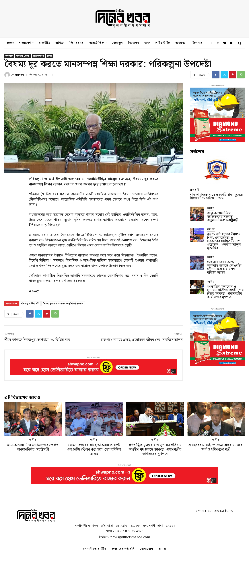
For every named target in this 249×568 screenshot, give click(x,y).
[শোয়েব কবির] (7, 75)
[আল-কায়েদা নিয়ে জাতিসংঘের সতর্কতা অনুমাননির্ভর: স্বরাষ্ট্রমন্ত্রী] (197, 214)
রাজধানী (194, 190)
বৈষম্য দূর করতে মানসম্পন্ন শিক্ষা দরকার (63, 304)
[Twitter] (224, 74)
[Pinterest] (232, 74)
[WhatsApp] (241, 74)
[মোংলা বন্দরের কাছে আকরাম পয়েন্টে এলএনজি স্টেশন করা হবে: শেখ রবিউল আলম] (197, 263)
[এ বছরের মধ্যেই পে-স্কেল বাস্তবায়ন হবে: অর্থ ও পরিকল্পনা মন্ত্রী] (216, 419)
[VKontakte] (224, 43)
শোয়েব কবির (19, 75)
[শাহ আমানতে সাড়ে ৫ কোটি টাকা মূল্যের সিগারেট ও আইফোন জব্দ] (217, 171)
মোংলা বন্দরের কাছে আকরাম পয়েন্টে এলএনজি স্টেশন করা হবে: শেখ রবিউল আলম (224, 267)
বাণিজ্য (211, 229)
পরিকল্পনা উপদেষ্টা (30, 304)
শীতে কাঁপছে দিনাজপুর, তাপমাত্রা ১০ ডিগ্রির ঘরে (37, 340)
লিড (49, 56)
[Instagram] (218, 43)
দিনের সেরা (23, 56)
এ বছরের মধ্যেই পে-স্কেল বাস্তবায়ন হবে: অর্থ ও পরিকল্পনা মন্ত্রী (215, 447)
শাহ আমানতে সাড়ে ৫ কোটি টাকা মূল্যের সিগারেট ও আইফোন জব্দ (216, 196)
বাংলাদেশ (38, 56)
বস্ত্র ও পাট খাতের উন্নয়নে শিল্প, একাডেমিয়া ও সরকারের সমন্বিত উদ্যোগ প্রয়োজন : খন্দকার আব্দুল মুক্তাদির (224, 241)
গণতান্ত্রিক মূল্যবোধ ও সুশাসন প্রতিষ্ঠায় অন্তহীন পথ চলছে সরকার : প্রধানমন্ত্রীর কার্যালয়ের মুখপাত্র (225, 292)
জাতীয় (9, 56)
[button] (239, 43)
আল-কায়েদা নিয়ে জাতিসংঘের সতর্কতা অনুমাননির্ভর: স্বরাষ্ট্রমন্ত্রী (222, 216)
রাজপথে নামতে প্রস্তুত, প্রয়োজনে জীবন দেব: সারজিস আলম (142, 340)
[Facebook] (211, 43)
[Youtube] (231, 43)
